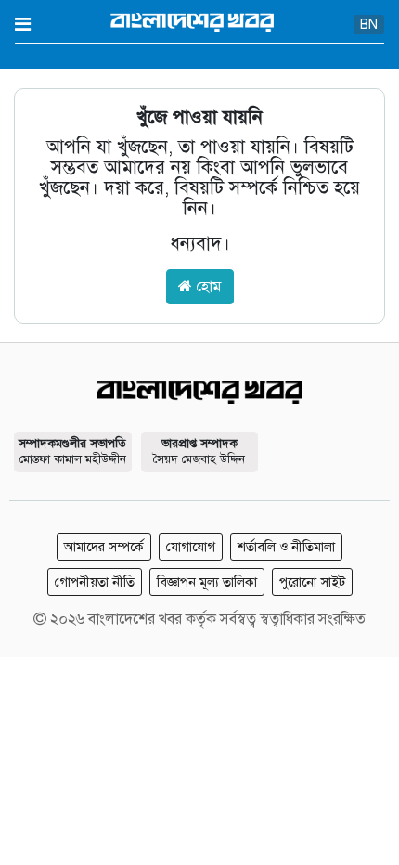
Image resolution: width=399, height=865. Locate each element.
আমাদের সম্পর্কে (104, 546)
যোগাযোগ (190, 546)
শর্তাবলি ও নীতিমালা (286, 546)
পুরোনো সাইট (312, 582)
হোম (207, 287)
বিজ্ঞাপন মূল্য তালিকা (207, 582)
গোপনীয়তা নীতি (95, 582)
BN (369, 24)
